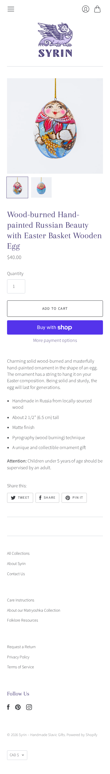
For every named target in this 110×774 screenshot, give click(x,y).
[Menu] (11, 9)
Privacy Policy (18, 657)
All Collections (18, 553)
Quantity (15, 273)
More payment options (55, 340)
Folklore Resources (22, 620)
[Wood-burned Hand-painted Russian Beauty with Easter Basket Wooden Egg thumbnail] (17, 187)
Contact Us (16, 574)
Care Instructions (20, 600)
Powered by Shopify (82, 735)
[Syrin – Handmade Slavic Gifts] (55, 39)
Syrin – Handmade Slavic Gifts (42, 735)
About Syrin (16, 564)
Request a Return (21, 647)
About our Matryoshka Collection (33, 610)
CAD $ (14, 755)
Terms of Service (20, 667)
